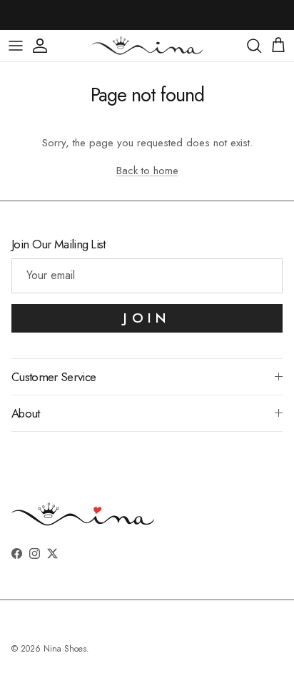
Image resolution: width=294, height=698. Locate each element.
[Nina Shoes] (147, 45)
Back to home (147, 170)
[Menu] (15, 45)
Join (146, 318)
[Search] (254, 45)
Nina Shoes (65, 648)
